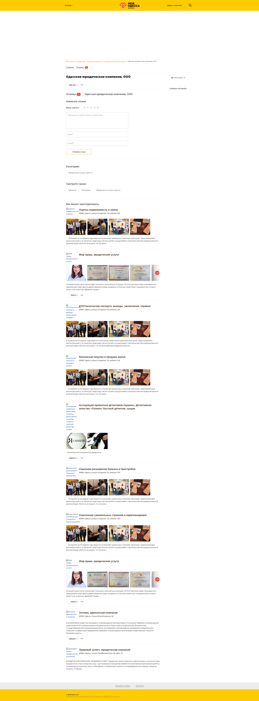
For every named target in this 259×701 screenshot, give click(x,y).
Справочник (80, 61)
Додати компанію (174, 5)
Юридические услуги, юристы (115, 61)
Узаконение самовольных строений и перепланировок (113, 515)
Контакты (140, 686)
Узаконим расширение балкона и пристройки (107, 469)
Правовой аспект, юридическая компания (104, 649)
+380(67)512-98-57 (75, 458)
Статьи (68, 5)
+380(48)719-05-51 (75, 639)
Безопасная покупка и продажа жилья (102, 356)
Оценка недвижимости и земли (98, 209)
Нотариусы (86, 190)
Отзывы (80, 67)
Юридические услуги (95, 61)
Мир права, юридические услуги (99, 254)
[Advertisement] (129, 35)
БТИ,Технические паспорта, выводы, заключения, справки (114, 306)
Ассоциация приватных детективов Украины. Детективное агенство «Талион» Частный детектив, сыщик (115, 406)
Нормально (89, 107)
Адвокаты (72, 190)
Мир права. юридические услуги (99, 561)
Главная (70, 67)
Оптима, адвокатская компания (98, 612)
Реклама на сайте (122, 686)
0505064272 (75, 295)
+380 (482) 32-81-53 (76, 85)
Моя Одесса (70, 61)
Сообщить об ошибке (178, 88)
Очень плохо (82, 107)
